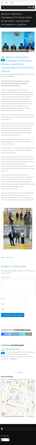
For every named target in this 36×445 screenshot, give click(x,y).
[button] (30, 7)
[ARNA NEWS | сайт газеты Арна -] (18, 4)
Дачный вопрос (13, 349)
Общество (31, 74)
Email (3, 304)
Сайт (2, 309)
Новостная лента (23, 74)
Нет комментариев (8, 76)
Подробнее (13, 359)
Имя (2, 299)
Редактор (13, 74)
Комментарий (5, 277)
